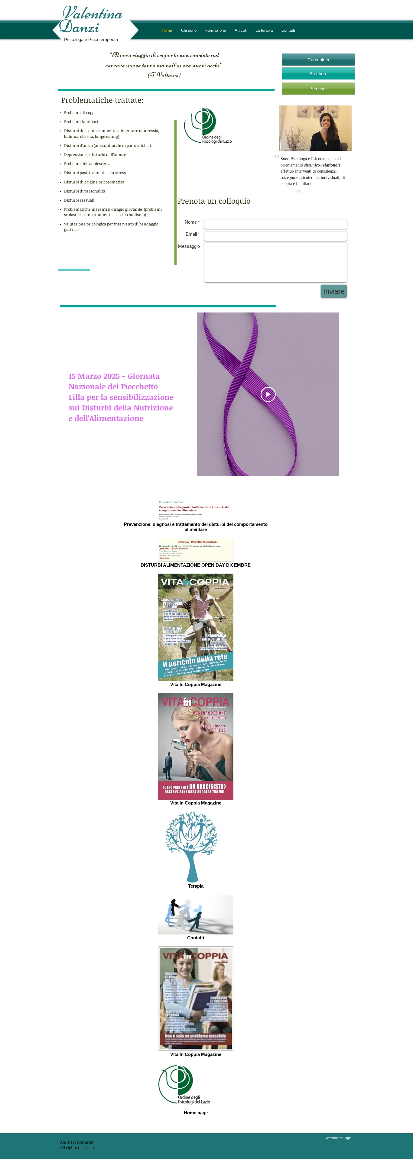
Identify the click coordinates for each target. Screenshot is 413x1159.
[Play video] (268, 394)
